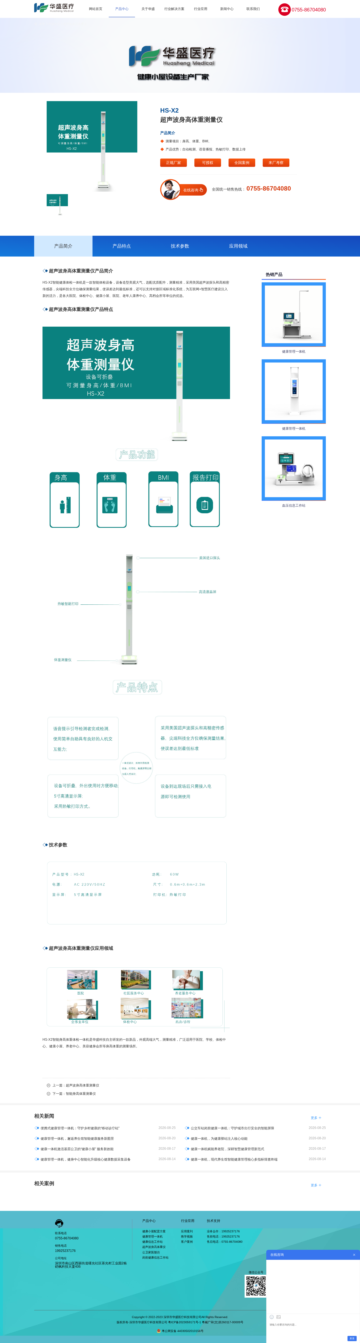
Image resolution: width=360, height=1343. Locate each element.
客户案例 (187, 1241)
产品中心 (122, 9)
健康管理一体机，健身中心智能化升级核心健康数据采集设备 (82, 1159)
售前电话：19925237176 (223, 1236)
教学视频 (187, 1236)
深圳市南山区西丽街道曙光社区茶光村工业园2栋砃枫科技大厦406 (91, 1264)
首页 (42, 24)
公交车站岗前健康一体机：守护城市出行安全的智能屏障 (229, 1128)
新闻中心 (227, 9)
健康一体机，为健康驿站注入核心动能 (216, 1138)
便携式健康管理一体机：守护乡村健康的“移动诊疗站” (76, 1128)
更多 (316, 1118)
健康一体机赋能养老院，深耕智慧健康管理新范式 (224, 1149)
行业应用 (200, 9)
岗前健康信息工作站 (155, 1257)
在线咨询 (193, 190)
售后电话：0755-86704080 (224, 1241)
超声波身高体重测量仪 (82, 1085)
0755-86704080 (309, 9)
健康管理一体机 (152, 1236)
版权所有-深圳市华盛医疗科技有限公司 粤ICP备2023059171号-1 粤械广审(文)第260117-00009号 (180, 1322)
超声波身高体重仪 (75, 24)
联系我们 (253, 9)
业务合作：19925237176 (223, 1231)
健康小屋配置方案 (154, 1231)
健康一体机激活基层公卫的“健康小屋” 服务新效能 (74, 1149)
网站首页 (95, 9)
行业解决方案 (174, 9)
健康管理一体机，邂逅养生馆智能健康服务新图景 (74, 1138)
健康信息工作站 (152, 1241)
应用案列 (187, 1231)
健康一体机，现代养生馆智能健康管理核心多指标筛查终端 (231, 1159)
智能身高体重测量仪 (81, 1093)
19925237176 (65, 1250)
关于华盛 (148, 9)
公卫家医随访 (151, 1252)
